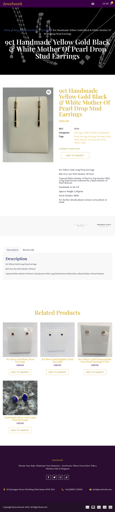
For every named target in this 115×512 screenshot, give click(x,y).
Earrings (45, 30)
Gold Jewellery (30, 30)
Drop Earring (80, 136)
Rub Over (101, 139)
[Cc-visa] (99, 507)
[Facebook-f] (48, 477)
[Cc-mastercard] (93, 507)
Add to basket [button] (20, 372)
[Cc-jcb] (104, 507)
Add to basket (75, 155)
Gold (108, 136)
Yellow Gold (80, 142)
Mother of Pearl (88, 139)
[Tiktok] (66, 477)
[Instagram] (60, 477)
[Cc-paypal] (87, 507)
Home (7, 30)
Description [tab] (12, 249)
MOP (76, 139)
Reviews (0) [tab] (28, 249)
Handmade (104, 132)
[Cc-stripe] (110, 507)
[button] (93, 3)
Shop (16, 30)
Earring (91, 136)
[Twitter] (54, 477)
